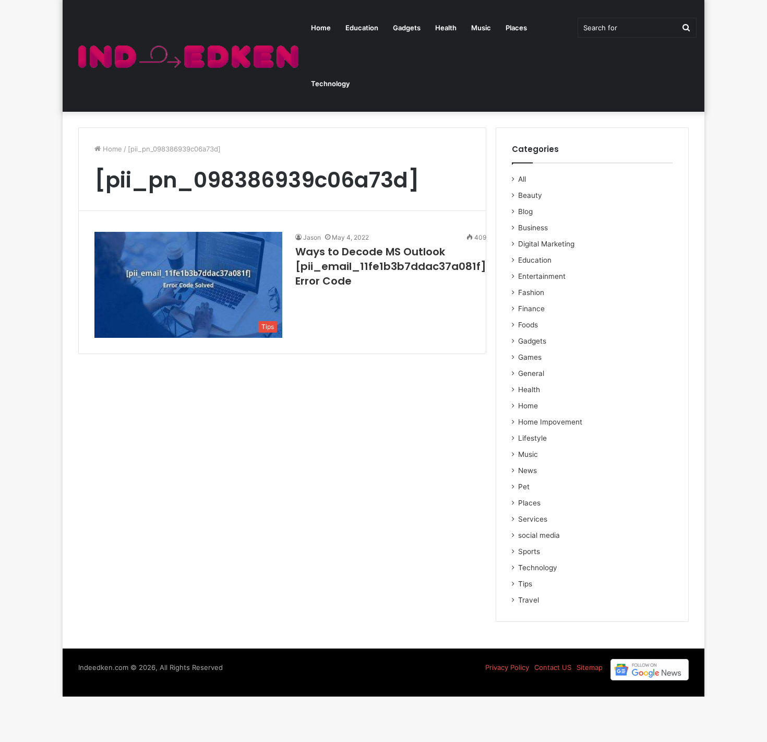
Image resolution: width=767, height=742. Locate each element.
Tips (525, 584)
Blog (525, 211)
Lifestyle (532, 438)
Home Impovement (550, 422)
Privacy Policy (507, 667)
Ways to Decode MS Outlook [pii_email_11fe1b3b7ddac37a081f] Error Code (390, 266)
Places (516, 27)
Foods (528, 325)
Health (446, 27)
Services (532, 519)
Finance (531, 308)
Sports (529, 551)
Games (530, 357)
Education (361, 27)
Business (533, 227)
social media (539, 535)
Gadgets (407, 27)
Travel (528, 600)
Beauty (530, 195)
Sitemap (590, 667)
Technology (330, 83)
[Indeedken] (187, 56)
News (527, 470)
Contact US (552, 667)
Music (481, 27)
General (531, 373)
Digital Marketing (546, 244)
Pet (524, 486)
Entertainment (542, 276)
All (522, 179)
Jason (312, 237)
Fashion (531, 292)
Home (321, 27)
